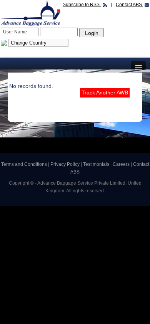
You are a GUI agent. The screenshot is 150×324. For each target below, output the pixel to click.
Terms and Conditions (24, 164)
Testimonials (96, 164)
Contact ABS (129, 4)
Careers (122, 164)
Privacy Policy (65, 164)
